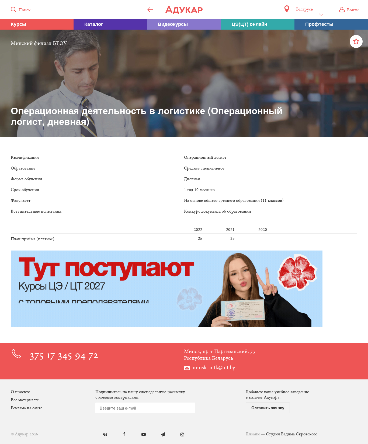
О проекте (20, 392)
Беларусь (304, 9)
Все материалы (25, 400)
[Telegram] (159, 434)
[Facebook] (120, 434)
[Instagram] (178, 434)
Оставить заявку (267, 408)
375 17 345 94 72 (64, 356)
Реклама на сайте (26, 408)
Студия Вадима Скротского (291, 434)
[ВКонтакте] (101, 434)
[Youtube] (140, 434)
